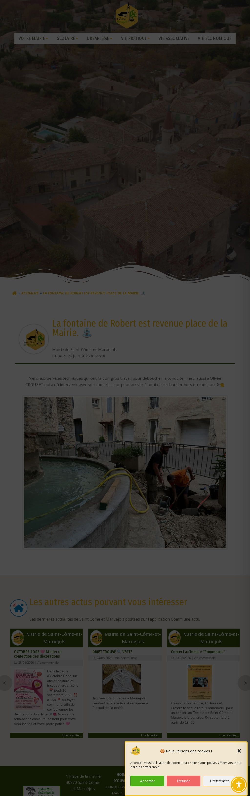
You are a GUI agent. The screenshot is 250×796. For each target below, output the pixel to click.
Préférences (220, 781)
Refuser (183, 781)
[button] (239, 750)
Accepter (147, 781)
